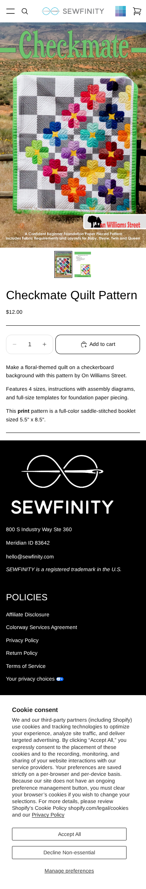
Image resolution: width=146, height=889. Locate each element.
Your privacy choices (30, 679)
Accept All (69, 834)
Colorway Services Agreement (41, 627)
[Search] (24, 11)
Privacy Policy (48, 815)
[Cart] (137, 11)
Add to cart (102, 344)
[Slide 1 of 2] (63, 264)
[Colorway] (120, 11)
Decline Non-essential (69, 852)
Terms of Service (26, 666)
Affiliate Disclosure (27, 614)
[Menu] (10, 11)
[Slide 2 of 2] (82, 264)
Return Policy (21, 653)
